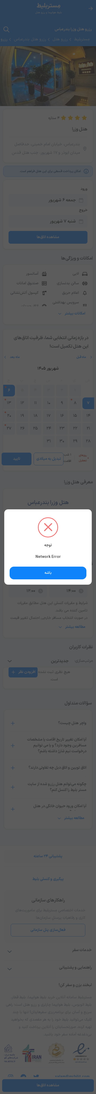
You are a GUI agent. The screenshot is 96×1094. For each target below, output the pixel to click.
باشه (48, 573)
